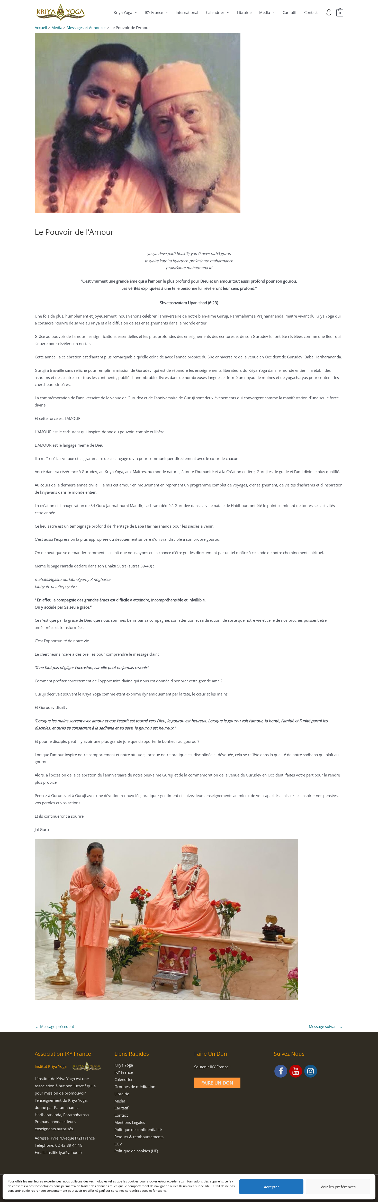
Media (264, 12)
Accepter (271, 1186)
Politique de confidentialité (138, 1129)
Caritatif (289, 12)
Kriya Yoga (123, 12)
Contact (311, 12)
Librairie (244, 12)
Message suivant (326, 1026)
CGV (118, 1143)
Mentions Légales (129, 1122)
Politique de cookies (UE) (136, 1150)
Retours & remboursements (139, 1136)
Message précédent (54, 1026)
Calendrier (215, 12)
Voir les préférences (338, 1186)
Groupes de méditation (134, 1086)
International (187, 12)
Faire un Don (217, 1083)
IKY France (154, 12)
